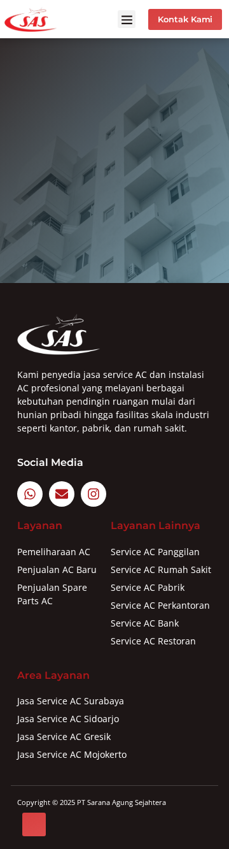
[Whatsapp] (30, 494)
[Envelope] (61, 494)
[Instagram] (93, 494)
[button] (127, 19)
